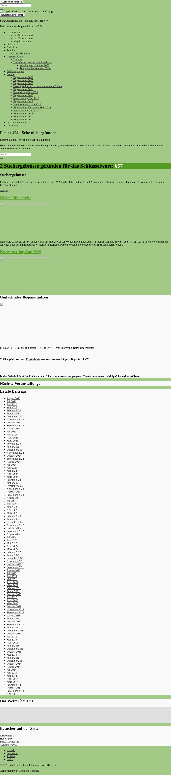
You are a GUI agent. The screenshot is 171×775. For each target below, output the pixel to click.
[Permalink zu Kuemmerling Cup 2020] (25, 290)
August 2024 (13, 461)
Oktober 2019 (14, 606)
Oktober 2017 (14, 621)
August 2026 (13, 398)
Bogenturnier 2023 (23, 83)
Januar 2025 (13, 446)
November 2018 (15, 609)
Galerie (10, 74)
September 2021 (15, 567)
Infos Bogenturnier (17, 122)
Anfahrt (11, 756)
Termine (11, 50)
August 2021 (13, 570)
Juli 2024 (11, 464)
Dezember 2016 (15, 630)
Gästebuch (12, 125)
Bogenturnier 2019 (23, 101)
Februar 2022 (14, 552)
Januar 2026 (13, 413)
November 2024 (15, 452)
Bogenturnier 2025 (23, 80)
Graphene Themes (28, 770)
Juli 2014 (11, 669)
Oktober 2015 (14, 651)
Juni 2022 (12, 540)
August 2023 (13, 497)
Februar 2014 (14, 684)
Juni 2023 (12, 503)
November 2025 (15, 419)
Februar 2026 (14, 410)
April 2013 (12, 693)
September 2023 (15, 494)
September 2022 (15, 531)
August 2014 (13, 666)
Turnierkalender (21, 53)
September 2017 (15, 624)
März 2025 (12, 440)
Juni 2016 (12, 636)
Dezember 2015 (15, 648)
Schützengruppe (15, 71)
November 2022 (15, 525)
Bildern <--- (49, 347)
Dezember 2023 (15, 485)
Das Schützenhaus (23, 35)
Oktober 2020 (14, 594)
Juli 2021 (11, 573)
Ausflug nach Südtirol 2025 (34, 65)
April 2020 (12, 600)
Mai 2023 (12, 507)
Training (17, 59)
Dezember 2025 (15, 416)
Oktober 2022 (14, 528)
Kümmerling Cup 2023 (25, 92)
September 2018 (15, 612)
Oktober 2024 (14, 455)
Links (10, 759)
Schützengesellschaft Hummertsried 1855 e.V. (24, 20)
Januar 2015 (13, 657)
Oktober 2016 (14, 633)
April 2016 (12, 642)
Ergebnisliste (33, 359)
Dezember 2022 (15, 522)
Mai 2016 (12, 639)
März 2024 (12, 476)
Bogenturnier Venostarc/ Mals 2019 (32, 107)
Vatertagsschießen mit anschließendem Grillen (37, 86)
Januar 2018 (13, 618)
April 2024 (12, 473)
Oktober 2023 (14, 491)
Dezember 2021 (15, 558)
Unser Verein (14, 32)
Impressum (12, 753)
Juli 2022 (11, 537)
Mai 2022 (12, 543)
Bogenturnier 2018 (23, 113)
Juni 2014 (12, 672)
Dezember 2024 (15, 449)
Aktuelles (12, 47)
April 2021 (12, 582)
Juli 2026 (11, 401)
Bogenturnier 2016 (23, 119)
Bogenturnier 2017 (23, 116)
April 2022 (12, 546)
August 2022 (13, 534)
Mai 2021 (12, 579)
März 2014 (12, 681)
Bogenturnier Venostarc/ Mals (35, 68)
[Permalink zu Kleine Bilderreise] (25, 235)
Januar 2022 (13, 555)
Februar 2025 (14, 443)
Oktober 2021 (14, 564)
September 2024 (15, 458)
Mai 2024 (12, 470)
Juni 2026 (12, 404)
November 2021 (15, 561)
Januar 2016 (13, 645)
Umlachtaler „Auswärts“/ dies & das (32, 62)
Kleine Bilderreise (15, 198)
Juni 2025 (12, 434)
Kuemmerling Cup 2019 (26, 110)
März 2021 (12, 585)
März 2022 (12, 549)
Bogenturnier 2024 (23, 89)
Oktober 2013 (14, 687)
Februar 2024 (14, 479)
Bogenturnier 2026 (23, 77)
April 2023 (12, 510)
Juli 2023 (11, 500)
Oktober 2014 (14, 663)
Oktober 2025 (14, 422)
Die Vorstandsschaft (23, 38)
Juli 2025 (11, 431)
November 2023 (15, 488)
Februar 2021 (14, 588)
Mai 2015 (12, 654)
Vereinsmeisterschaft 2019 (27, 104)
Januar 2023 (13, 519)
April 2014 (12, 678)
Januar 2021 (13, 591)
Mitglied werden (22, 41)
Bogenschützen (15, 56)
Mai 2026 (12, 407)
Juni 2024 (12, 467)
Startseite (11, 44)
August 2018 (13, 615)
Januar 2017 (13, 627)
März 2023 (12, 513)
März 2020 (12, 603)
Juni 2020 (12, 597)
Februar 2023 (14, 516)
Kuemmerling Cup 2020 (26, 98)
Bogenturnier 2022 (23, 95)
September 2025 (15, 425)
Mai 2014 (12, 675)
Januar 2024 (13, 482)
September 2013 (15, 690)
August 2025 (13, 428)
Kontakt (11, 750)
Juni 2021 (12, 576)
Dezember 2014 (15, 660)
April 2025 (12, 437)
